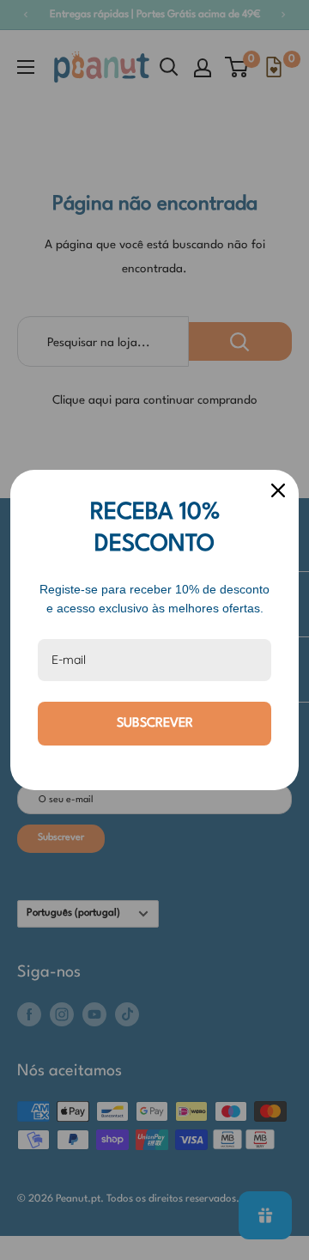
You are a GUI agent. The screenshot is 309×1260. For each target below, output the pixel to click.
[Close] (278, 490)
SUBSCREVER (155, 723)
